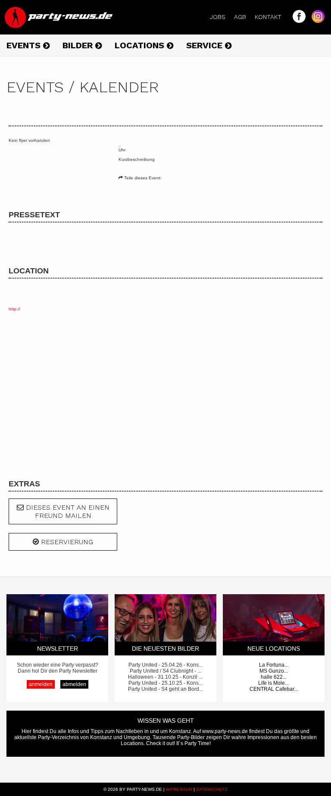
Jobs (221, 16)
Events (24, 45)
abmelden (74, 684)
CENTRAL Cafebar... (274, 689)
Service (205, 45)
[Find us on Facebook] (297, 20)
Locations (141, 45)
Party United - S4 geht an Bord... (165, 689)
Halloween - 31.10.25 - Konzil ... (165, 677)
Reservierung (66, 542)
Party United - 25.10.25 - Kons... (165, 683)
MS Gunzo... (273, 671)
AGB (243, 16)
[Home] (59, 25)
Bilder (78, 45)
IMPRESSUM (179, 789)
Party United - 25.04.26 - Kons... (165, 665)
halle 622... (274, 677)
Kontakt (271, 16)
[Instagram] (316, 20)
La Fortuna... (273, 665)
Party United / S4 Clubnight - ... (165, 671)
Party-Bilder (191, 737)
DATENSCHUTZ (212, 789)
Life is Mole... (273, 683)
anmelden (41, 684)
